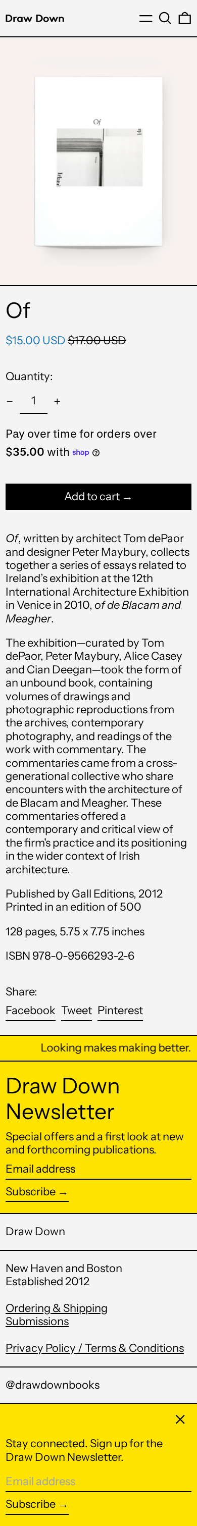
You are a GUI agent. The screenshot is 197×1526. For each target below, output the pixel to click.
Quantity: (29, 376)
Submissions (37, 1321)
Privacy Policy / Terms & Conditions (95, 1348)
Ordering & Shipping (57, 1308)
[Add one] (57, 401)
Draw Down (35, 1231)
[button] (165, 18)
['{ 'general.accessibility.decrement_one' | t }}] (10, 401)
